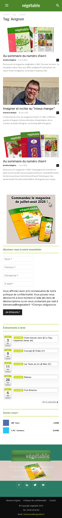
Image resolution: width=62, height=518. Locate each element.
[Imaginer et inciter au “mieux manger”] (31, 91)
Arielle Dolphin (9, 60)
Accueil (6, 14)
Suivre (56, 430)
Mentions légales (13, 500)
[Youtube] (43, 485)
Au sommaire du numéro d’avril (24, 56)
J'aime (56, 423)
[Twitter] (35, 485)
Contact (52, 500)
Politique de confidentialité (34, 500)
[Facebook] (19, 485)
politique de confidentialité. (18, 294)
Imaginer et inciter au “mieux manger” (29, 108)
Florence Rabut (9, 112)
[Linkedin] (27, 485)
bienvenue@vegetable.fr (39, 476)
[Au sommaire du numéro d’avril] (31, 38)
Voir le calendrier (49, 402)
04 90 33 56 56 (33, 510)
